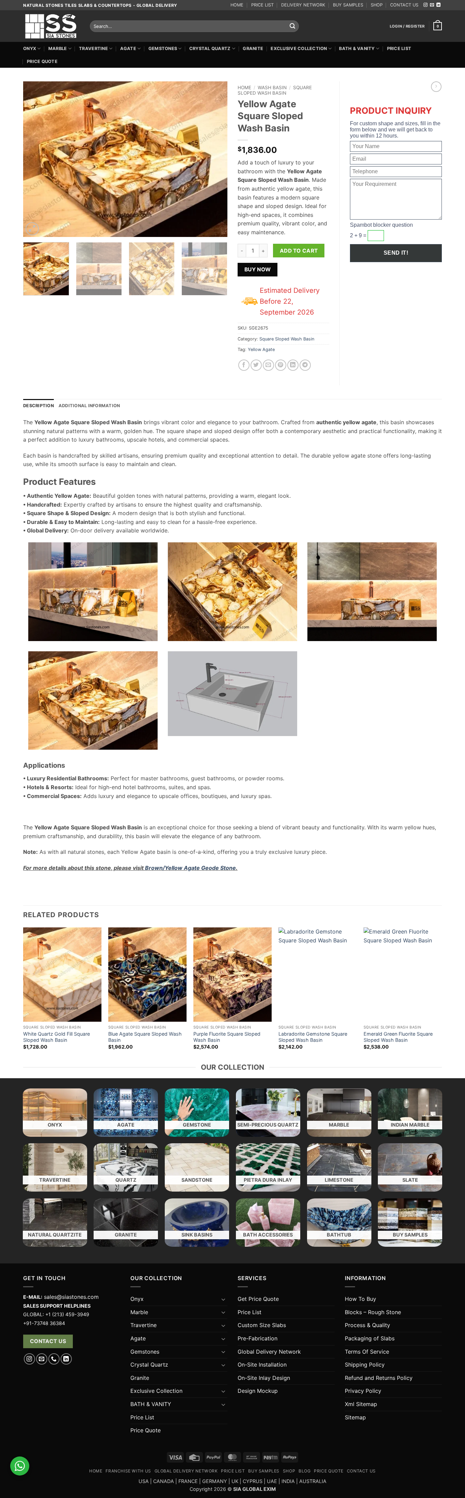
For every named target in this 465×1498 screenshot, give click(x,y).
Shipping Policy (365, 1364)
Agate (128, 48)
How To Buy (360, 1298)
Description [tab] (38, 405)
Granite (253, 48)
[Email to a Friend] (268, 365)
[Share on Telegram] (305, 365)
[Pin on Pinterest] (280, 365)
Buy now (257, 269)
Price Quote (42, 61)
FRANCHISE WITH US (128, 1470)
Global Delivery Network (269, 1351)
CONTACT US (404, 4)
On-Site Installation (262, 1364)
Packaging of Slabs (370, 1338)
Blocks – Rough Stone (373, 1312)
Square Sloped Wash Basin (275, 90)
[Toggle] (223, 1299)
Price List (399, 48)
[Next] (215, 159)
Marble (57, 48)
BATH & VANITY (356, 48)
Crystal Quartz (210, 48)
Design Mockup (258, 1390)
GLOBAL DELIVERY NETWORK (186, 1470)
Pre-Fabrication (257, 1338)
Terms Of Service (367, 1351)
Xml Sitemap (361, 1404)
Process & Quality (367, 1325)
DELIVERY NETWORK (303, 4)
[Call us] (54, 1359)
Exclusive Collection (299, 48)
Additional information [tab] (89, 405)
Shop (289, 1470)
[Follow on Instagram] (425, 5)
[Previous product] (436, 86)
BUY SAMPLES (348, 4)
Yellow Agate (261, 349)
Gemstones (162, 48)
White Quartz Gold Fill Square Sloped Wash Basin (56, 1037)
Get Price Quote (258, 1298)
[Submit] (292, 26)
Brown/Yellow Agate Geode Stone (190, 867)
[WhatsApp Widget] (19, 1466)
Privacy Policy (363, 1390)
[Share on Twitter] (256, 365)
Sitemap (355, 1417)
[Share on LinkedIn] (293, 365)
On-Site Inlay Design (264, 1377)
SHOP (377, 4)
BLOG (304, 1470)
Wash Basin (272, 87)
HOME (236, 4)
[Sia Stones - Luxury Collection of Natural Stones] (51, 26)
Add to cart (299, 251)
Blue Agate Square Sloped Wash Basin (145, 1037)
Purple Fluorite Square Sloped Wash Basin (226, 1037)
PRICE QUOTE (328, 1470)
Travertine (93, 48)
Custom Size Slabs (262, 1325)
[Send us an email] (432, 5)
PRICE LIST (262, 4)
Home (244, 87)
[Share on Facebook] (244, 365)
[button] (407, 26)
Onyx (29, 48)
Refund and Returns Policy (379, 1377)
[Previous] (36, 159)
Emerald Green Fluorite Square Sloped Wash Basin (398, 1037)
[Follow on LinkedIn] (438, 5)
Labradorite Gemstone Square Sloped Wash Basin (312, 1037)
